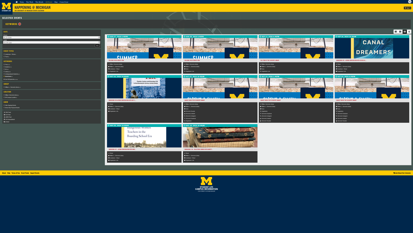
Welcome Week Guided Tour (116, 60)
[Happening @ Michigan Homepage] (6, 13)
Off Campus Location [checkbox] (11, 97)
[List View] (396, 32)
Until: (5, 40)
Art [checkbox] (7, 69)
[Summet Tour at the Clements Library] (220, 48)
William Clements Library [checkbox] (12, 95)
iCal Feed (7, 114)
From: (5, 35)
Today (22, 2)
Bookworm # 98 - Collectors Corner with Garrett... (199, 149)
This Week (29, 2)
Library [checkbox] (8, 71)
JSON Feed (8, 117)
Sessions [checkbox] (8, 67)
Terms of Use (16, 173)
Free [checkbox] (7, 64)
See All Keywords (11, 79)
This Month (39, 2)
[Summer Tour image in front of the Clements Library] (144, 48)
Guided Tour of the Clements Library (195, 100)
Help (8, 173)
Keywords (13, 24)
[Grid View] (404, 32)
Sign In (408, 8)
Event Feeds (25, 173)
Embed (7, 122)
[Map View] (409, 32)
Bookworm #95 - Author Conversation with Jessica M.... (351, 60)
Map (56, 2)
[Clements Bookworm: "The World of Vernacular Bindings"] (220, 137)
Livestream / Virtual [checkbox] (10, 54)
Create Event (64, 2)
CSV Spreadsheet (10, 119)
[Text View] (400, 32)
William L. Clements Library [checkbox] (13, 87)
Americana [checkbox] (9, 76)
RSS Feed (8, 112)
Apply (97, 45)
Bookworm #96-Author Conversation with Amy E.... (122, 100)
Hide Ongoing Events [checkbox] (10, 105)
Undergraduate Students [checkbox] (12, 74)
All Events (48, 2)
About (4, 173)
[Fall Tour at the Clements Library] (296, 48)
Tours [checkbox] (7, 56)
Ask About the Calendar (403, 173)
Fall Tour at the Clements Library (269, 60)
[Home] (17, 2)
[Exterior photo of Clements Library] (220, 88)
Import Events (34, 173)
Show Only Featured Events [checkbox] (12, 107)
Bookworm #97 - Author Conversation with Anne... (122, 149)
